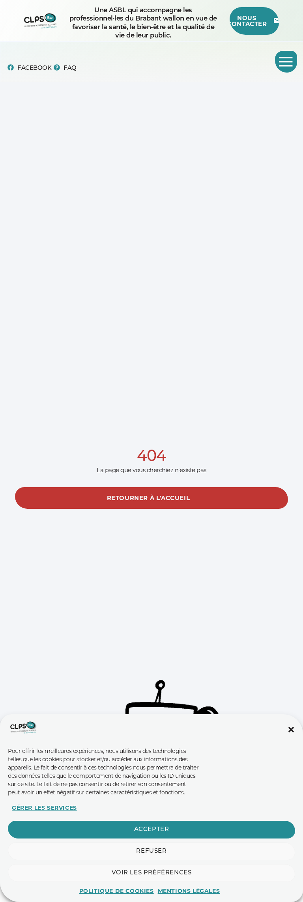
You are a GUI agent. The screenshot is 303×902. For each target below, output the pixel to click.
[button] (291, 730)
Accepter (151, 830)
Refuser (151, 851)
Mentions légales (189, 891)
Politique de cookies (116, 891)
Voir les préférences (152, 873)
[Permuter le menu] (286, 62)
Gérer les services (44, 807)
